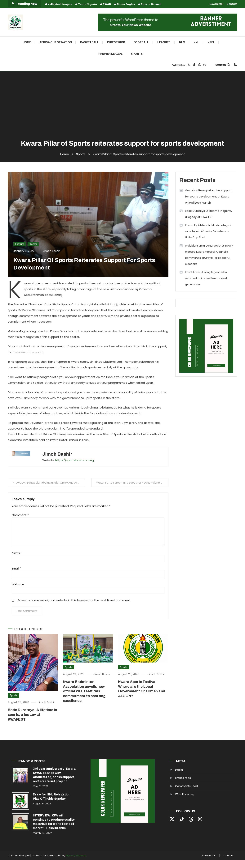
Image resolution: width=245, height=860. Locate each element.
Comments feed (186, 786)
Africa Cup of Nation (55, 42)
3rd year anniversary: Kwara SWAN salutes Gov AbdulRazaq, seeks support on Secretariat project (54, 775)
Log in (179, 770)
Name (17, 553)
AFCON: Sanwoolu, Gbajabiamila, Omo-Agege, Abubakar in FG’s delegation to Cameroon (50, 483)
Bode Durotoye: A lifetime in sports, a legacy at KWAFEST (32, 714)
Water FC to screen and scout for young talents (128, 483)
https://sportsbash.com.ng (74, 460)
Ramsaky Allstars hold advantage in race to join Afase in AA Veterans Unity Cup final (208, 231)
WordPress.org (184, 794)
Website (18, 584)
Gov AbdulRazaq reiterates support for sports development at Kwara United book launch (208, 197)
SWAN (107, 4)
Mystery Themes (76, 855)
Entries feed (183, 778)
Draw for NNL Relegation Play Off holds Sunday (51, 796)
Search (220, 65)
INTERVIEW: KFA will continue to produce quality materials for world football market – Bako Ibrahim (54, 822)
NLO (182, 42)
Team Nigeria (87, 4)
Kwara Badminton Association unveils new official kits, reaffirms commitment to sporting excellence (84, 691)
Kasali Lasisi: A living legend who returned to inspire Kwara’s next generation (206, 278)
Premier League (110, 53)
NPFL (211, 42)
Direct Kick (116, 42)
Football (141, 42)
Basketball (89, 42)
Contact (231, 4)
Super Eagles (126, 4)
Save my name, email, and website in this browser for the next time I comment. (74, 600)
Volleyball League (60, 4)
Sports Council (151, 4)
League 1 (164, 42)
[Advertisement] (122, 106)
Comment (20, 515)
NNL (196, 42)
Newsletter (216, 4)
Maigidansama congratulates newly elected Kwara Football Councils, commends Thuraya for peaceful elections (209, 255)
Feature (19, 244)
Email (16, 568)
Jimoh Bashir (51, 251)
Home (27, 42)
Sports (137, 53)
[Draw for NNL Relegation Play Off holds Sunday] (20, 801)
